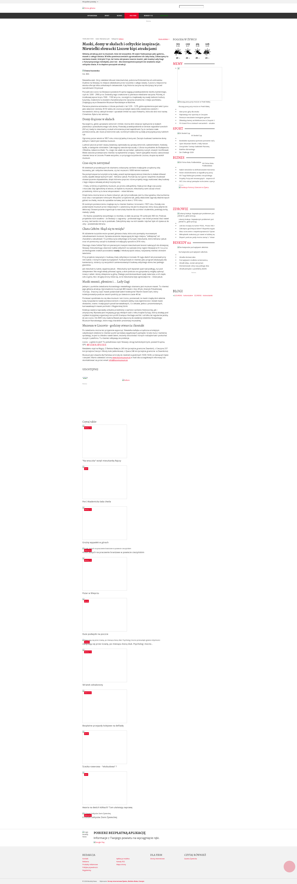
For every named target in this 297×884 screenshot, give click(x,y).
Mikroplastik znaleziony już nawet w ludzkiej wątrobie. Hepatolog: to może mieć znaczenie (213, 234)
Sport (86, 468)
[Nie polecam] (86, 377)
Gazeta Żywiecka (190, 859)
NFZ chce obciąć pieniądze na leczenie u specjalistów (199, 181)
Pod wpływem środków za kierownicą (193, 260)
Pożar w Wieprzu (90, 593)
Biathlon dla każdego (187, 149)
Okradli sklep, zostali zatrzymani (191, 263)
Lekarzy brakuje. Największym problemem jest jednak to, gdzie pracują (196, 220)
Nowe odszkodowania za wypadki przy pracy (196, 173)
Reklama (85, 861)
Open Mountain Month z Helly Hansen (193, 143)
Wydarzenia (88, 550)
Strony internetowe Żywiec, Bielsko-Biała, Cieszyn (126, 881)
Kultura (121, 39)
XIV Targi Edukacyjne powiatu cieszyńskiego (195, 175)
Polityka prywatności (90, 867)
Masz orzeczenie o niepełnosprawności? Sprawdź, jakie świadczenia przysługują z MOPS (212, 231)
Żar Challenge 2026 (186, 152)
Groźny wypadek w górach (95, 542)
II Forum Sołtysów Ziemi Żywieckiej (99, 817)
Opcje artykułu (163, 39)
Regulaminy (86, 870)
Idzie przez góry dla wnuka (189, 112)
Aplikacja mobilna (122, 859)
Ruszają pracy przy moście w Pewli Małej (194, 106)
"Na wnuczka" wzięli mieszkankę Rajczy (101, 460)
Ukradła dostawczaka (187, 257)
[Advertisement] (125, 401)
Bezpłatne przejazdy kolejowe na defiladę (103, 725)
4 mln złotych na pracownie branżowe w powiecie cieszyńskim (113, 552)
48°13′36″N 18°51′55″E (96, 344)
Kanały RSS (120, 861)
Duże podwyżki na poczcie (95, 634)
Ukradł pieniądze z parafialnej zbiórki (193, 269)
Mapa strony (121, 864)
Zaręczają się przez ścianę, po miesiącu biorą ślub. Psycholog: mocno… (117, 643)
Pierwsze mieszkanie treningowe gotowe (194, 117)
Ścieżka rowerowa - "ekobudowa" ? (99, 766)
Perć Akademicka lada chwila (96, 501)
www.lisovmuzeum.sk (121, 357)
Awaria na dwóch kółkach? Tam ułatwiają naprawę (107, 807)
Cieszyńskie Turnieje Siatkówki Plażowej (194, 146)
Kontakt (85, 859)
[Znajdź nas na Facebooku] (2, 442)
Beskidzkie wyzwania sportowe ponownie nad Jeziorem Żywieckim (204, 141)
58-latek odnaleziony (92, 684)
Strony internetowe (157, 859)
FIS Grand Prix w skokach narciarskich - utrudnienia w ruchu (201, 123)
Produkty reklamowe (90, 864)
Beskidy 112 (88, 428)
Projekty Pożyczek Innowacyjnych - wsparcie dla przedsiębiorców (203, 178)
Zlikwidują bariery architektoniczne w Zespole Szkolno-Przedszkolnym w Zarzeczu (210, 120)
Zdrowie (87, 642)
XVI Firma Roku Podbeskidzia (208, 164)
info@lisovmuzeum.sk (118, 360)
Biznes (86, 601)
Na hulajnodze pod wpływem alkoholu (193, 252)
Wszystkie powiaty (89, 2)
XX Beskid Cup (196, 135)
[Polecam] (84, 377)
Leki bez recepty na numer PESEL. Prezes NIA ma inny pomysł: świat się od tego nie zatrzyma (214, 226)
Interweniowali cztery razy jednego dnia (194, 266)
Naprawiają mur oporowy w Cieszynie (193, 114)
